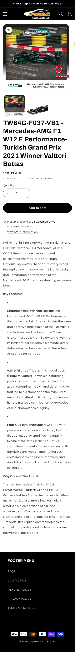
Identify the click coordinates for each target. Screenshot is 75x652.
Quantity (8, 185)
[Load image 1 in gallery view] (14, 105)
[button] (5, 13)
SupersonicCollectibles (42, 641)
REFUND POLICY (20, 589)
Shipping (22, 179)
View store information (22, 232)
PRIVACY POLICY (20, 598)
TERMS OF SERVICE (21, 607)
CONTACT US (17, 580)
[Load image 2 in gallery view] (37, 105)
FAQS (12, 571)
